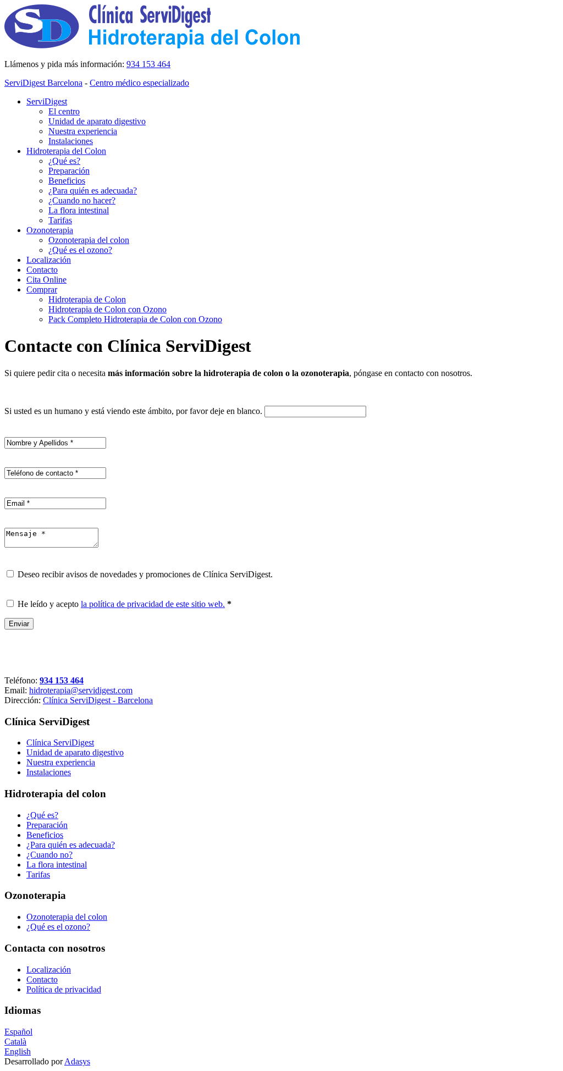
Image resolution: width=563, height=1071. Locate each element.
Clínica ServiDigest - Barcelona (98, 700)
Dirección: (22, 700)
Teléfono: (20, 680)
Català (15, 1041)
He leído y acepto (124, 604)
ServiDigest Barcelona (43, 82)
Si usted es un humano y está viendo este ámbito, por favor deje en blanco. (134, 411)
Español (18, 1031)
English (17, 1051)
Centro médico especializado (139, 82)
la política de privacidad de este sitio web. (153, 604)
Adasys (77, 1061)
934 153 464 (148, 64)
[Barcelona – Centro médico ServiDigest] (155, 45)
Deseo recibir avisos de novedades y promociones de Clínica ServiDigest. (145, 574)
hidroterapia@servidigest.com (81, 690)
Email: (15, 690)
